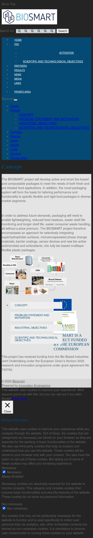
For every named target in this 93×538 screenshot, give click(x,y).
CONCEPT (26, 114)
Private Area (22, 91)
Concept (21, 305)
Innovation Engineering (34, 385)
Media (14, 145)
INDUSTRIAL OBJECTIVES (37, 123)
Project (15, 110)
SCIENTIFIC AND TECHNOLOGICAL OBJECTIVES (53, 61)
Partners (16, 132)
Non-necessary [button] (12, 504)
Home (14, 106)
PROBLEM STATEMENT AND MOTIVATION (49, 119)
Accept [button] (6, 398)
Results (15, 136)
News (14, 140)
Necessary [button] (9, 467)
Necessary (14, 472)
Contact (15, 153)
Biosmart (19, 381)
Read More (19, 398)
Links (14, 149)
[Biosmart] (29, 23)
